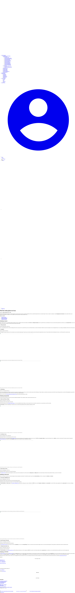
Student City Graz (11, 553)
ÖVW (2, 584)
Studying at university (4, 318)
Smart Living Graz (3, 553)
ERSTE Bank (1, 585)
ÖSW (0, 584)
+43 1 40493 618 (2, 561)
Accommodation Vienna (3, 581)
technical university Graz (10, 550)
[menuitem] (38, 64)
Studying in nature (4, 317)
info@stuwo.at (2, 560)
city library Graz (14, 438)
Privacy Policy (4, 587)
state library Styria (3, 472)
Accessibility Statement (9, 587)
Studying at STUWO (4, 319)
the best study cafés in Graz (63, 555)
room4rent (5, 584)
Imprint (1, 587)
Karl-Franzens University (4, 544)
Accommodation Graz (2, 582)
